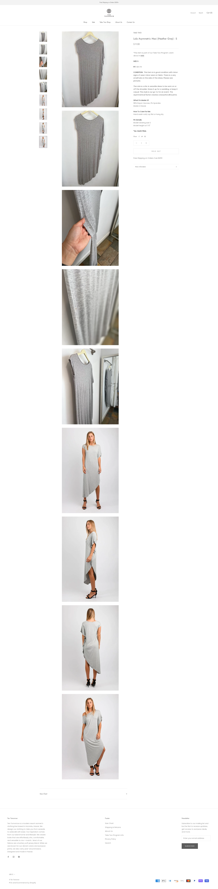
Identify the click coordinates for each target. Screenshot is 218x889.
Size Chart (43, 794)
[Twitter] (142, 136)
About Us (118, 22)
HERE (142, 55)
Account (193, 13)
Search (201, 13)
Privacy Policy (110, 839)
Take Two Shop (105, 22)
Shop (85, 22)
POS (10, 882)
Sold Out (156, 151)
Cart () (209, 12)
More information (140, 167)
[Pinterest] (145, 136)
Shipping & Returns (113, 827)
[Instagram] (13, 856)
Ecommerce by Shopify (26, 882)
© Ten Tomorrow (14, 880)
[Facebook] (139, 136)
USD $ (11, 874)
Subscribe (190, 846)
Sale (93, 22)
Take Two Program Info (114, 835)
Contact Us (131, 22)
